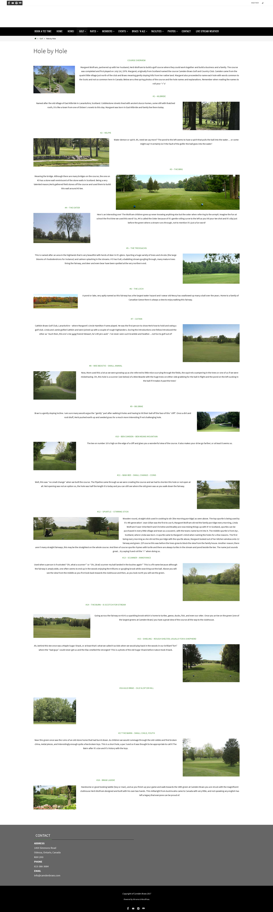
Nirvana (136, 899)
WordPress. (145, 899)
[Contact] (20, 3)
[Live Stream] (13, 3)
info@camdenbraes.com (47, 875)
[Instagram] (16, 3)
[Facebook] (9, 3)
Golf (41, 38)
